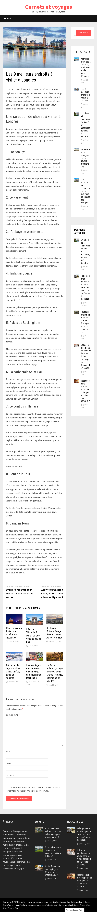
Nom (8, 751)
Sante (76, 905)
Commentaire (13, 715)
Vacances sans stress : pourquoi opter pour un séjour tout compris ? (85, 390)
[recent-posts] (80, 51)
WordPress (7, 908)
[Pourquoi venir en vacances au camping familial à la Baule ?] (39, 847)
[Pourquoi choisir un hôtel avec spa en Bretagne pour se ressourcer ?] (76, 312)
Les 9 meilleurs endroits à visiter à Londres (85, 95)
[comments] (85, 51)
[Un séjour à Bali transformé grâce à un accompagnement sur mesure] (76, 113)
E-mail (9, 763)
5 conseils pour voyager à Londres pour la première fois (85, 158)
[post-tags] (89, 51)
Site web (10, 775)
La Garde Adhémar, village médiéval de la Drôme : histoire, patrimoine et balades (54, 673)
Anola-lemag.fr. (15, 905)
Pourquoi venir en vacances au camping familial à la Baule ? (53, 851)
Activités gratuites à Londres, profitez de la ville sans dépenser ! (86, 67)
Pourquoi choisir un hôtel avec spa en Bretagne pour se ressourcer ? (85, 322)
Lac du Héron (72, 902)
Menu (9, 18)
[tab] (76, 51)
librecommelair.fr (66, 905)
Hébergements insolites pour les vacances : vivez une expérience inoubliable (86, 287)
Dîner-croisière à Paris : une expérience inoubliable (14, 633)
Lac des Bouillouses (58, 902)
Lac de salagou (42, 902)
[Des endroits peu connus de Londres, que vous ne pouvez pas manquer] (76, 180)
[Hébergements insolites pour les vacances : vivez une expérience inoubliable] (76, 276)
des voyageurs (10, 838)
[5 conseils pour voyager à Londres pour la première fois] (76, 149)
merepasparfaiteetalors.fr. (46, 905)
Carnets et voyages (48, 6)
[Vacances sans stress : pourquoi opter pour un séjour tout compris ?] (76, 381)
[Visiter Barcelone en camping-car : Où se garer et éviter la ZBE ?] (39, 866)
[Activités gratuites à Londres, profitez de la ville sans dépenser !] (76, 59)
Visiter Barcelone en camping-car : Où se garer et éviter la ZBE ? (52, 870)
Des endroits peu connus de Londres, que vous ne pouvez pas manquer (85, 191)
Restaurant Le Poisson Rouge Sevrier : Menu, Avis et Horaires (54, 633)
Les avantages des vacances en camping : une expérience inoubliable (33, 671)
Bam (17, 908)
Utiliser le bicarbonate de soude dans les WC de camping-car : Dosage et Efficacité (86, 356)
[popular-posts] (76, 51)
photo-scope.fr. (28, 905)
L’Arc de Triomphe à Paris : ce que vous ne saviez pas (33, 635)
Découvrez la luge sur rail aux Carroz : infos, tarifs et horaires (13, 671)
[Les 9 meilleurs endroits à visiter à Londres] (76, 89)
